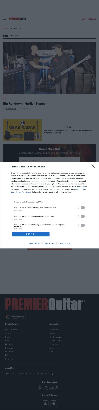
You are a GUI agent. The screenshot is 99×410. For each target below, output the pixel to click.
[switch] (81, 207)
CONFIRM (31, 234)
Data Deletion (34, 243)
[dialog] (49, 205)
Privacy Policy (64, 243)
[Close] (94, 166)
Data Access (49, 243)
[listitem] (49, 202)
